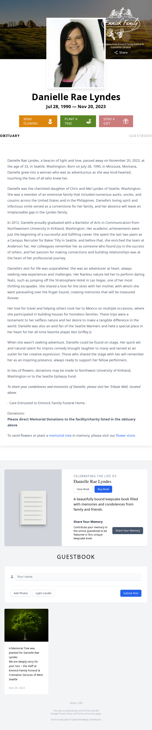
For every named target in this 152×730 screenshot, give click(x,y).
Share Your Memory (127, 530)
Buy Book (103, 489)
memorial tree (60, 435)
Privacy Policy (65, 713)
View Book (83, 489)
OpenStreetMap (80, 719)
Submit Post (130, 593)
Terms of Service (86, 713)
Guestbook (140, 135)
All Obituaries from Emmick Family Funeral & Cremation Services (121, 46)
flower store (125, 435)
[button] (26, 625)
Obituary (10, 135)
